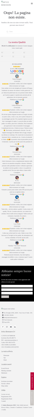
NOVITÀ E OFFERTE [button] (32, 382)
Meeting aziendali (6, 370)
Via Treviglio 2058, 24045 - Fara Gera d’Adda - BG (17, 313)
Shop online (4, 386)
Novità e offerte (5, 383)
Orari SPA (7, 322)
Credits (4, 409)
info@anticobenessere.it (10, 317)
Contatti (3, 401)
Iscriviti (5, 296)
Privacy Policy (5, 407)
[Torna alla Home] (10, 3)
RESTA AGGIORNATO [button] (32, 398)
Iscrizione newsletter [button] (7, 381)
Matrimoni (4, 373)
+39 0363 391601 (8, 315)
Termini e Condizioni (16, 407)
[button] (32, 3)
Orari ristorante (8, 320)
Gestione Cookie (27, 407)
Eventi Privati (5, 368)
